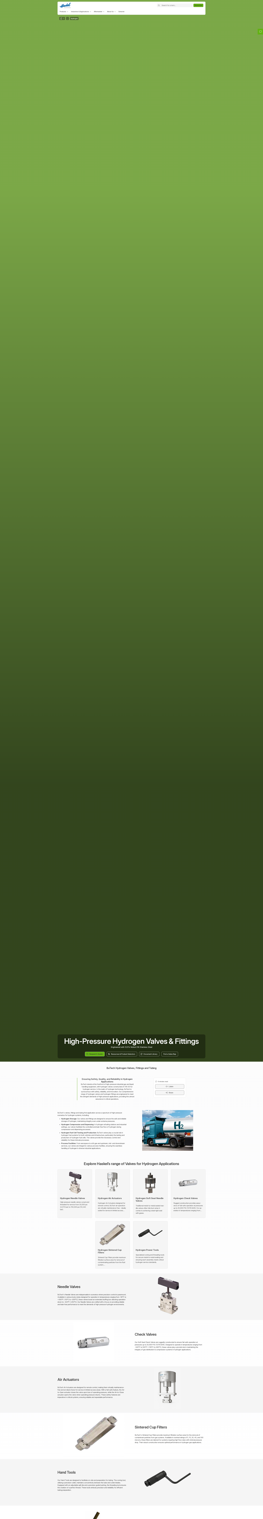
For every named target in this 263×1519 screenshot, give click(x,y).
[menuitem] (64, 11)
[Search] (159, 5)
